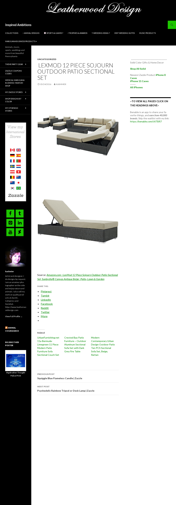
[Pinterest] (10, 223)
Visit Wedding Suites (124, 33)
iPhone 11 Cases (139, 81)
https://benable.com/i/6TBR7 (146, 121)
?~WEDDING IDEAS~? (101, 33)
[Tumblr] (20, 214)
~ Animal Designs (31, 33)
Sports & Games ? (54, 33)
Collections (11, 33)
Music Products (147, 33)
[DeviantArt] (20, 232)
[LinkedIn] (20, 223)
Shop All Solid (138, 68)
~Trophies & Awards (77, 33)
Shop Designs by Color (13, 100)
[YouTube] (10, 232)
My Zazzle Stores (14, 92)
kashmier (61, 84)
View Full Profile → (14, 316)
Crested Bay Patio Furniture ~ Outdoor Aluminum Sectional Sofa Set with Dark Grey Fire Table (75, 344)
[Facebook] (10, 214)
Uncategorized (46, 59)
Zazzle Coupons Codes (13, 72)
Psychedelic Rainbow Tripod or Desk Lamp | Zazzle (65, 388)
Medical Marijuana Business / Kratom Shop (14, 83)
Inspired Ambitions (18, 25)
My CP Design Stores (11, 109)
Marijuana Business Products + (21, 41)
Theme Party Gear (14, 64)
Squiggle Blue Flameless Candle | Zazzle (59, 376)
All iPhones (136, 87)
